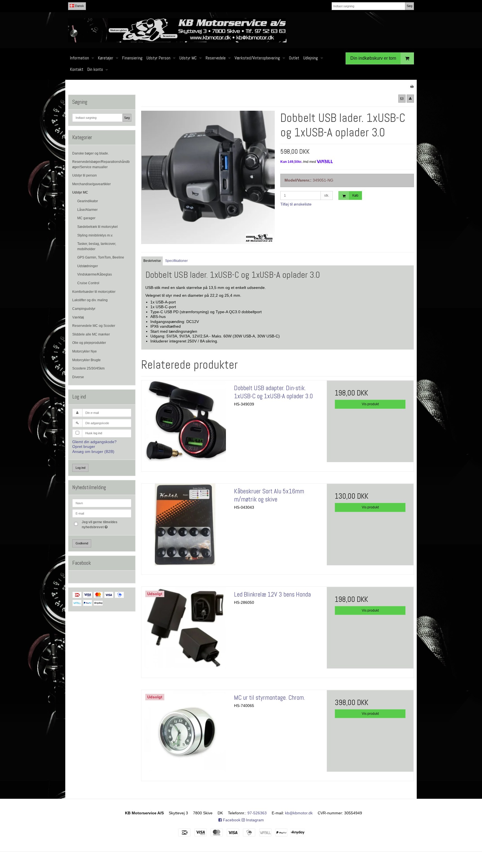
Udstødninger (87, 266)
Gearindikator (87, 201)
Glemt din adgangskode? (94, 442)
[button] (402, 98)
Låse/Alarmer (87, 210)
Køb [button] (355, 195)
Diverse (78, 377)
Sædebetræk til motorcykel (97, 227)
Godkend (82, 543)
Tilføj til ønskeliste (296, 204)
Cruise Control (88, 283)
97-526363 (257, 813)
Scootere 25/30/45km (88, 368)
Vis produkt (370, 404)
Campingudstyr (83, 309)
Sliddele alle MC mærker (91, 334)
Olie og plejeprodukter (89, 343)
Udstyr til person (84, 175)
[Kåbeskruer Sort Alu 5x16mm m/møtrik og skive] (184, 527)
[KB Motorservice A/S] (241, 30)
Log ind (80, 467)
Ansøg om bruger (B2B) (93, 451)
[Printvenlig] (412, 86)
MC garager (86, 218)
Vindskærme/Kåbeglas (94, 274)
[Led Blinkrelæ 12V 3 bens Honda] (184, 630)
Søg (409, 6)
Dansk (79, 6)
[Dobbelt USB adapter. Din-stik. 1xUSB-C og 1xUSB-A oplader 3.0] (184, 423)
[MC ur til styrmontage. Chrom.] (184, 733)
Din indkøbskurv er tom (373, 58)
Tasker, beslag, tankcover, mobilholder (96, 246)
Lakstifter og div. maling (90, 300)
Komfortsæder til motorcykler (93, 292)
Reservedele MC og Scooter (93, 326)
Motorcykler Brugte (86, 360)
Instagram (254, 820)
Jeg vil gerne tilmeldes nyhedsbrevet (106, 524)
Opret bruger (83, 446)
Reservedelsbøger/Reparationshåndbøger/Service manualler (101, 164)
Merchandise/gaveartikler (91, 184)
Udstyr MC (80, 192)
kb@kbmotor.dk (299, 813)
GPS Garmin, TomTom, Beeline (100, 257)
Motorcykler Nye (84, 351)
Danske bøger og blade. (90, 153)
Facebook (231, 820)
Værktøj (78, 317)
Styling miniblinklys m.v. (95, 235)
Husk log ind (93, 433)
